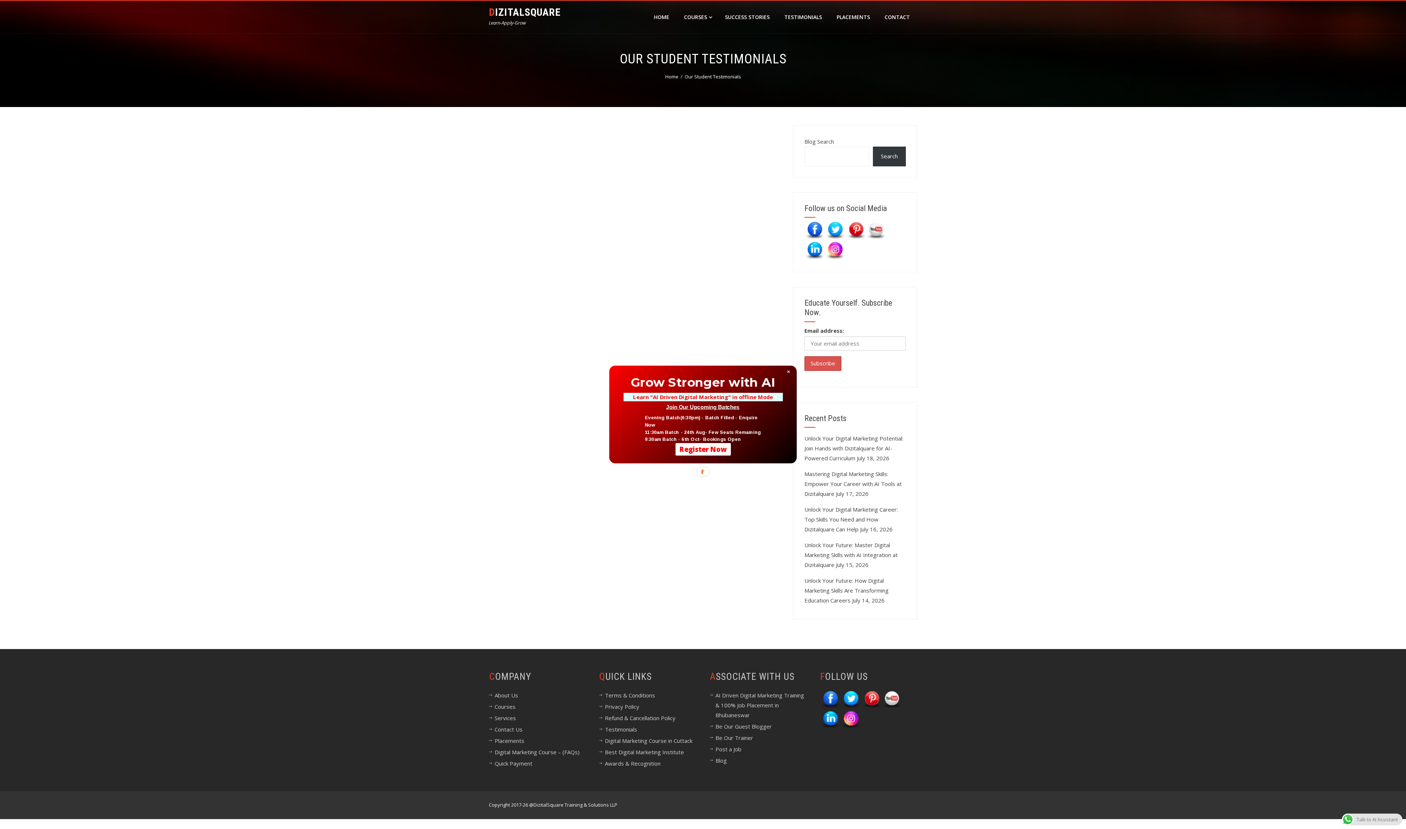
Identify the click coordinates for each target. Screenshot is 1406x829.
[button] (703, 382)
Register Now (703, 449)
